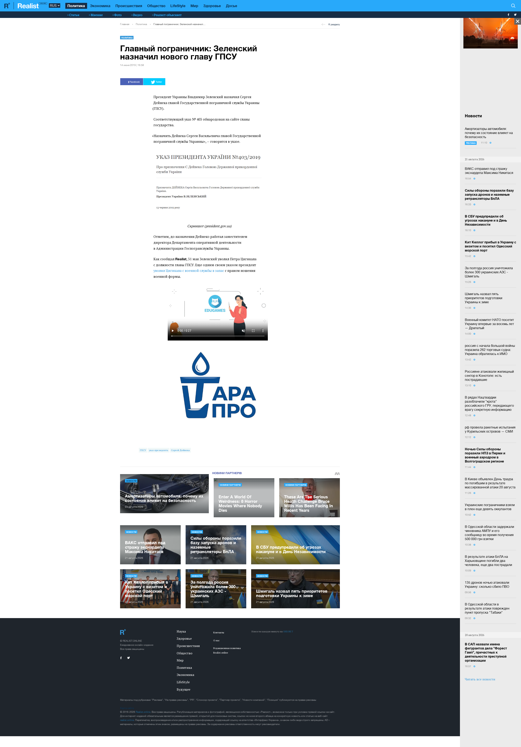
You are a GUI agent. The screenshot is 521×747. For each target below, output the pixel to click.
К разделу (334, 24)
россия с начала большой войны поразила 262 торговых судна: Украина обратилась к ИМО (490, 350)
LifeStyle (177, 5)
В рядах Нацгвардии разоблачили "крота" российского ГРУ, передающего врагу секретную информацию (489, 403)
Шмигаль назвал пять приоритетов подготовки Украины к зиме (483, 298)
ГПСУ (143, 450)
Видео (137, 15)
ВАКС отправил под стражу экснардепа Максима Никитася (489, 171)
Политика (76, 5)
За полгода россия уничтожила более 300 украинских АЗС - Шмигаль (489, 272)
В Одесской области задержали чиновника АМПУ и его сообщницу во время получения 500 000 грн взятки (489, 533)
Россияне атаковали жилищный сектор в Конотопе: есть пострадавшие (489, 375)
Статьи (74, 15)
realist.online (127, 720)
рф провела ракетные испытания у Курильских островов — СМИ (490, 429)
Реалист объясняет (168, 15)
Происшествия (128, 5)
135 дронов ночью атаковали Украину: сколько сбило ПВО (487, 584)
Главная (124, 24)
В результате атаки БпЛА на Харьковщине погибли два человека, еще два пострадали (488, 561)
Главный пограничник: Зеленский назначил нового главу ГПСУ (179, 24)
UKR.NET (288, 631)
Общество (156, 5)
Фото (118, 15)
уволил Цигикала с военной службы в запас (188, 270)
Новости (131, 481)
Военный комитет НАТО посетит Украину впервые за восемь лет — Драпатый (489, 324)
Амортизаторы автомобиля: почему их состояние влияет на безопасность (489, 133)
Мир (194, 5)
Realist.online (143, 712)
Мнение (97, 15)
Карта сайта (127, 708)
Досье (231, 5)
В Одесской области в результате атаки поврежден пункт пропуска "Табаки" (487, 608)
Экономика (100, 5)
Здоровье (212, 5)
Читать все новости (480, 679)
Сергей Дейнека (180, 450)
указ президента (158, 450)
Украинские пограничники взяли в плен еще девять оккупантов (490, 507)
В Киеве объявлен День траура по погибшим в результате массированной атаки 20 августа (490, 483)
